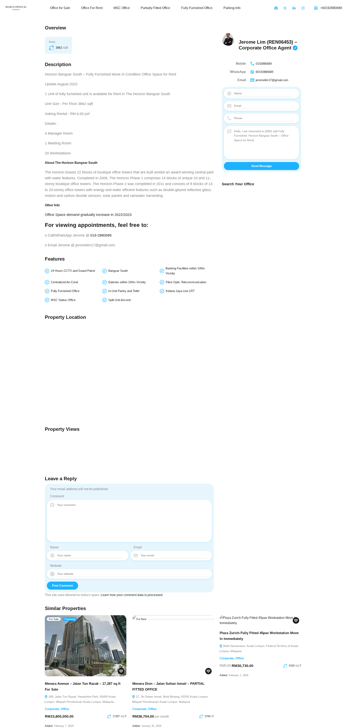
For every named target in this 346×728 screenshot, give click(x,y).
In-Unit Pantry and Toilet (123, 291)
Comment (57, 496)
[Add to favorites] (121, 671)
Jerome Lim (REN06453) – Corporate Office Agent (268, 44)
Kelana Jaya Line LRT (180, 291)
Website (56, 565)
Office (65, 709)
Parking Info (231, 8)
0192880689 (264, 63)
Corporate (52, 709)
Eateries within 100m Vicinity (127, 282)
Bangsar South (118, 270)
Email (138, 547)
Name (54, 547)
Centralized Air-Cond (64, 282)
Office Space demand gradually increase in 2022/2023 (88, 215)
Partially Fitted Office (155, 8)
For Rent (141, 619)
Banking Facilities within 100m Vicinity (185, 271)
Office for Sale (60, 8)
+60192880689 (331, 8)
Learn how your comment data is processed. (132, 595)
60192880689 (264, 72)
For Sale (54, 619)
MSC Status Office (63, 300)
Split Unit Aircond (119, 300)
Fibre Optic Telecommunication (186, 282)
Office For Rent (92, 8)
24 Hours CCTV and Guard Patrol (73, 270)
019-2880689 (101, 235)
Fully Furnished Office (196, 8)
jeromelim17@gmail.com (272, 80)
